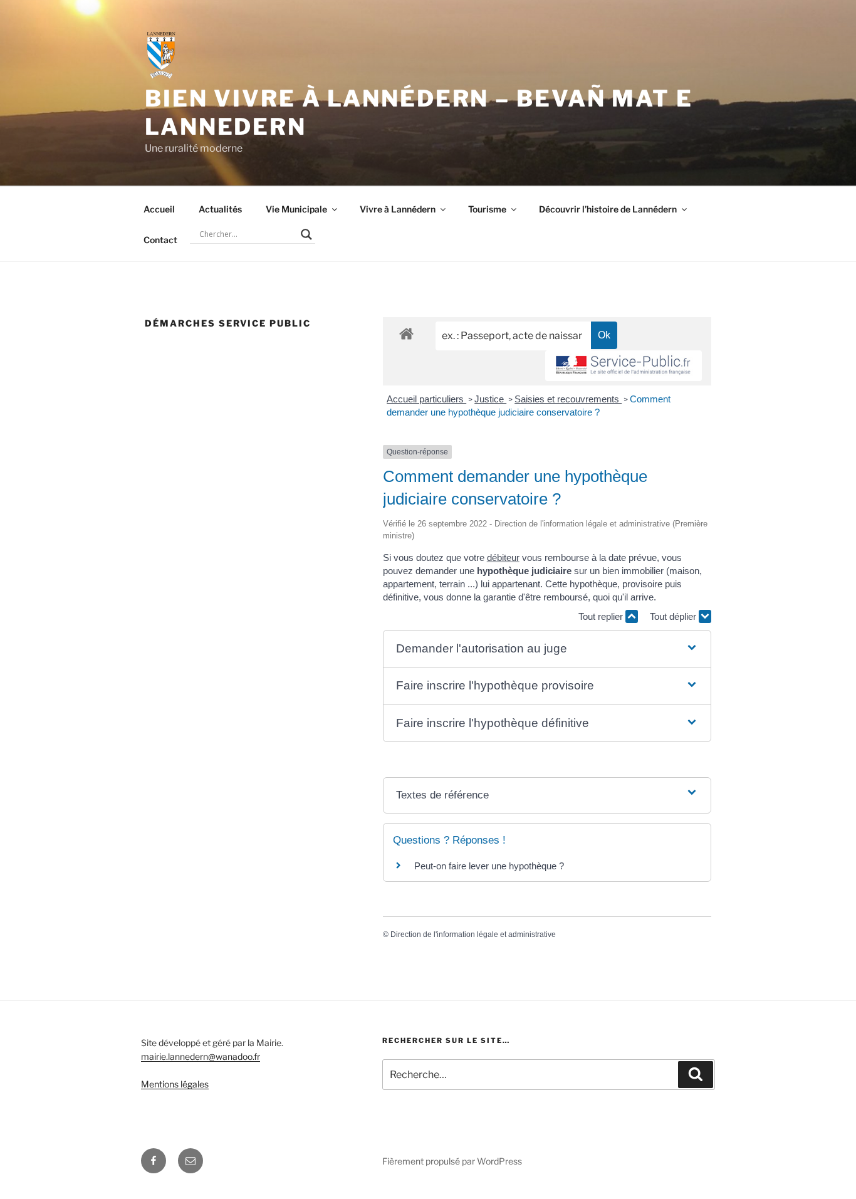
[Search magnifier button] (306, 234)
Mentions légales (175, 1084)
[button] (547, 649)
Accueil (159, 209)
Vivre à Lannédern (398, 209)
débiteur (503, 557)
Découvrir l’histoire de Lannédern (608, 209)
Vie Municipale (296, 209)
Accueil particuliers (426, 399)
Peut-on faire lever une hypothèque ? (489, 866)
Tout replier (601, 616)
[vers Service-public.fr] (623, 365)
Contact (160, 239)
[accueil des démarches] (406, 333)
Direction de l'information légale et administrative (473, 934)
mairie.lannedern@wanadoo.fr (200, 1056)
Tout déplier (674, 616)
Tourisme (487, 209)
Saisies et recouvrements (568, 399)
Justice (490, 399)
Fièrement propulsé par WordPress (452, 1161)
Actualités (220, 209)
